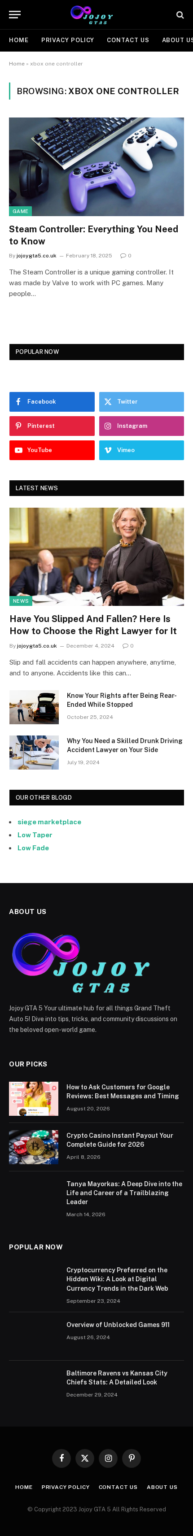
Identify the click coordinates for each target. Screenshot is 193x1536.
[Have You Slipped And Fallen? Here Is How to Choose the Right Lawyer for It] (96, 557)
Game (20, 211)
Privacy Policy (68, 40)
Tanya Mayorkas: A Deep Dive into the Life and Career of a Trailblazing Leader (124, 1192)
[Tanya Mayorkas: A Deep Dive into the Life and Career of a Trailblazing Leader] (33, 1196)
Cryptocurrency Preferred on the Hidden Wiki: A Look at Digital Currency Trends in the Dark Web (117, 1279)
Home (19, 40)
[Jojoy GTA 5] (97, 14)
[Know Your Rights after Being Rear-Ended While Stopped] (34, 707)
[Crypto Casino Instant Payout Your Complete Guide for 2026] (33, 1147)
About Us (162, 1487)
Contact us (128, 40)
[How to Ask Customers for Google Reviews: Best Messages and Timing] (33, 1099)
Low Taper (35, 835)
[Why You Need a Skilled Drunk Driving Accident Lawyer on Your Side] (34, 752)
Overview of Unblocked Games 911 (118, 1324)
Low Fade (33, 848)
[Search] (179, 14)
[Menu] (15, 14)
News (21, 601)
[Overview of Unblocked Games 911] (33, 1336)
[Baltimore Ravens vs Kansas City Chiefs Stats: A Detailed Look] (33, 1385)
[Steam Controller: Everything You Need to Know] (96, 166)
